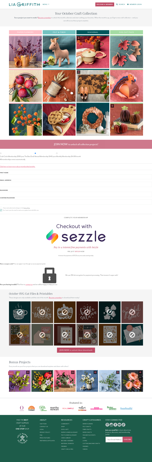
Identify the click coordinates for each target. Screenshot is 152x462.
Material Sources (67, 443)
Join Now (76, 350)
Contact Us (44, 426)
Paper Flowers (88, 423)
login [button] (136, 4)
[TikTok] (123, 425)
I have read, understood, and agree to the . (16, 208)
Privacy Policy (45, 432)
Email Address (5, 180)
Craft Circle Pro (67, 449)
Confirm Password (7, 198)
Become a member (44, 18)
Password (4, 190)
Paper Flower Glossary (69, 432)
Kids (84, 438)
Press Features (45, 438)
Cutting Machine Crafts (91, 443)
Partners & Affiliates (47, 440)
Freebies (64, 446)
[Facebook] (115, 425)
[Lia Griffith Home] (25, 4)
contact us (29, 285)
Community (65, 423)
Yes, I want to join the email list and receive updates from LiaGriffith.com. (21, 210)
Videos (85, 449)
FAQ (41, 435)
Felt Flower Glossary (69, 435)
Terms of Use (26, 208)
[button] (104, 4)
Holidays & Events (89, 435)
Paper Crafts (87, 432)
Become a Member (67, 440)
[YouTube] (119, 425)
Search (122, 4)
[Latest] (20, 381)
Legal (42, 429)
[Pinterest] (107, 425)
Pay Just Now (76, 251)
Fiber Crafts (87, 429)
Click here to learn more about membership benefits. (17, 167)
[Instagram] (111, 425)
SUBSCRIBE (127, 439)
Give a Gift (65, 429)
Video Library (66, 438)
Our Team (43, 423)
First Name (4, 173)
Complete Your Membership (76, 218)
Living (85, 440)
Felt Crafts (87, 426)
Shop (63, 426)
